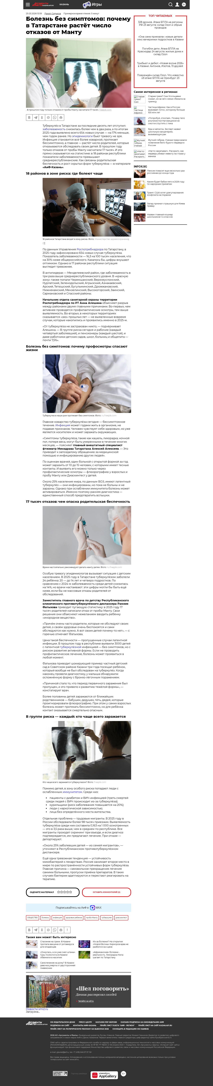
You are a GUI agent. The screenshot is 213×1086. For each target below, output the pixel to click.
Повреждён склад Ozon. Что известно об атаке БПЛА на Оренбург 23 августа (160, 78)
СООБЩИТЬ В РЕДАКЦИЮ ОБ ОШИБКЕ (130, 1029)
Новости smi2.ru (37, 1009)
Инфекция (62, 425)
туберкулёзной (70, 647)
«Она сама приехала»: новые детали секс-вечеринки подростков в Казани (160, 38)
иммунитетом (72, 792)
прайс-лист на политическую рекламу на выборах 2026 (79, 1029)
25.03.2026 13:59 (34, 13)
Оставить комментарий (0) (106, 892)
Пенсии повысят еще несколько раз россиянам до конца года (166, 172)
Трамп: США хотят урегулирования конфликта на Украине (165, 194)
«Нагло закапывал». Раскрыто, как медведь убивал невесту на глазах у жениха (166, 154)
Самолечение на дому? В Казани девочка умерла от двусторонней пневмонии (57, 965)
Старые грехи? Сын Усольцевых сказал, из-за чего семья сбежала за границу (166, 99)
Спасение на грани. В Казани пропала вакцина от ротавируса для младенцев (57, 944)
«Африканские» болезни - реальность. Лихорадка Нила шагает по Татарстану (108, 955)
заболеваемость (54, 129)
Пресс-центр (85, 1022)
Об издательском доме (62, 1022)
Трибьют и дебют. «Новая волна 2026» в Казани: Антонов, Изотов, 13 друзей (160, 65)
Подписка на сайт (59, 1025)
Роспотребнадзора (90, 249)
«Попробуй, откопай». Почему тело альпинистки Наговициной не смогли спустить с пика (166, 121)
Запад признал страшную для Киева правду (166, 204)
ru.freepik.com (109, 415)
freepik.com (105, 110)
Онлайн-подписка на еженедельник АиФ (142, 1022)
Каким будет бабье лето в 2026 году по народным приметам (165, 183)
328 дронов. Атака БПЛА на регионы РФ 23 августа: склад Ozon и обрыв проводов (160, 25)
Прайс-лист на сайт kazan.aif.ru (155, 1025)
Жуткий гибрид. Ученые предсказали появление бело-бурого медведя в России (167, 143)
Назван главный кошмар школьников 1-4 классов (160, 215)
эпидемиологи (82, 136)
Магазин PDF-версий (106, 1022)
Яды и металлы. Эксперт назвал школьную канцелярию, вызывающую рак (164, 132)
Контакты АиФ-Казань (84, 1025)
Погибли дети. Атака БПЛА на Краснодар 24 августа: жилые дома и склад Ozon (160, 51)
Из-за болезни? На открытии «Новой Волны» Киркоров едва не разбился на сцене (110, 944)
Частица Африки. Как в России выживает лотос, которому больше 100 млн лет (166, 110)
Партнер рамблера (79, 1074)
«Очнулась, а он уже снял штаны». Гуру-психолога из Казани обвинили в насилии (58, 955)
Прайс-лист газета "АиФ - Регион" (117, 1025)
